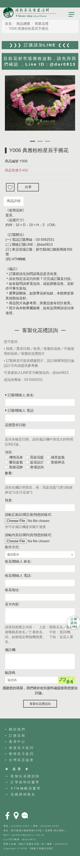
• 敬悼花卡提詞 (19, 753)
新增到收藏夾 (10, 187)
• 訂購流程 (15, 735)
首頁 (8, 23)
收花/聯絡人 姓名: (18, 561)
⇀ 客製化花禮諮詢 (22, 776)
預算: (9, 500)
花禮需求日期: (15, 425)
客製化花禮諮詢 (40, 703)
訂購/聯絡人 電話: (21, 410)
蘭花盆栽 (16, 462)
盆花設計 (37, 462)
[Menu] (71, 16)
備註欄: (10, 650)
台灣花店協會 (21, 760)
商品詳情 (13, 201)
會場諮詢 (37, 467)
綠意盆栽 (58, 457)
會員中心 (17, 741)
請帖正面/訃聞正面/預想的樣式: (28, 514)
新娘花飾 (16, 467)
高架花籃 (37, 457)
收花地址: (12, 590)
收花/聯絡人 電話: (18, 575)
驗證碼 (10, 672)
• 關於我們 (15, 729)
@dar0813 (60, 372)
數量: (9, 473)
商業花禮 (41, 23)
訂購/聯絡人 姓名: (21, 395)
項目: (9, 452)
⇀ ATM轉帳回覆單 (23, 788)
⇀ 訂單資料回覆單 (22, 782)
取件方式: (12, 547)
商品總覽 (23, 23)
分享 (28, 187)
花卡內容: (12, 604)
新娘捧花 (58, 462)
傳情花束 (16, 457)
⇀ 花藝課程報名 (20, 794)
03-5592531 (33, 379)
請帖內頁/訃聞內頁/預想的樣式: (28, 535)
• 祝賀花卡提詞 (19, 748)
